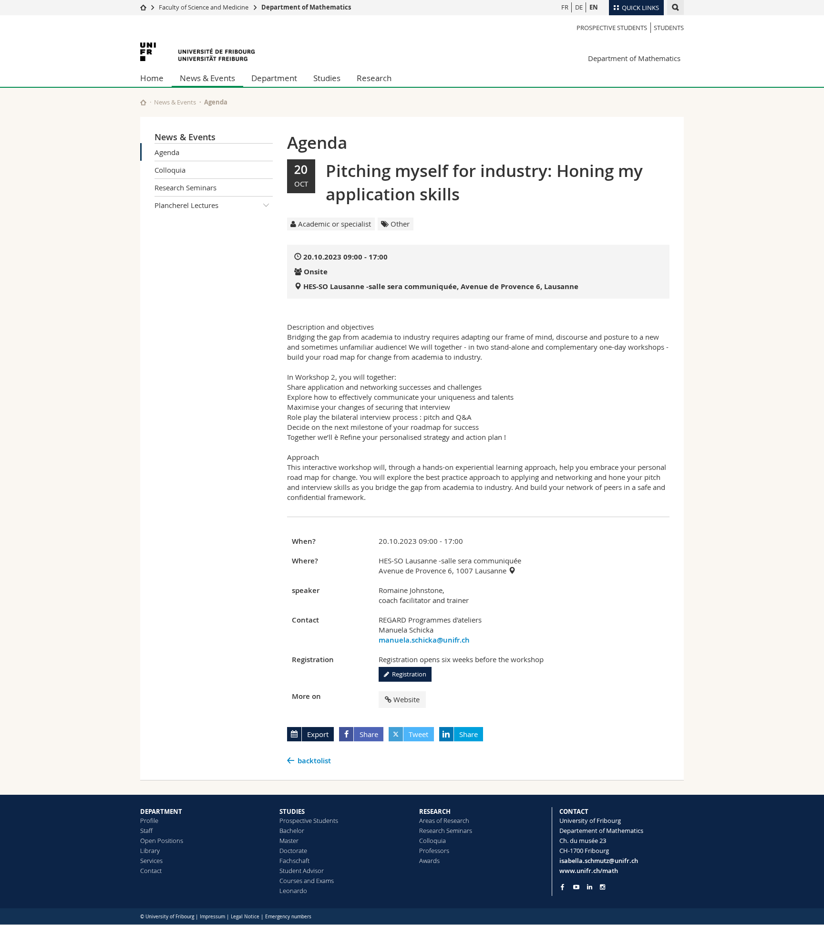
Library (150, 850)
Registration (407, 674)
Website (406, 699)
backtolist (314, 761)
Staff (146, 830)
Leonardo (293, 890)
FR (564, 7)
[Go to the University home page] (197, 51)
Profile (149, 820)
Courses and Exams (306, 880)
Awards (429, 860)
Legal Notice (245, 917)
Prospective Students (612, 27)
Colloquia (169, 170)
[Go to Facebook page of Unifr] (562, 887)
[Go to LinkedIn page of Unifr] (589, 887)
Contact (151, 870)
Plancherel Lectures (186, 205)
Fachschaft (294, 860)
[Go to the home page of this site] (143, 102)
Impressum (212, 917)
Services (151, 860)
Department (274, 78)
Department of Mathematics (306, 7)
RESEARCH (435, 811)
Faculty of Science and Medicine (203, 7)
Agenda (166, 152)
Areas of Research (444, 820)
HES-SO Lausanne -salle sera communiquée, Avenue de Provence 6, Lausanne (440, 286)
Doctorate (293, 850)
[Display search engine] (675, 7)
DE (579, 7)
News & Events (207, 78)
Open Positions (161, 840)
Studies (326, 78)
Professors (434, 850)
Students (669, 27)
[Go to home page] (143, 7)
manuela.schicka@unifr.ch (424, 640)
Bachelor (291, 830)
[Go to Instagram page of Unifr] (602, 887)
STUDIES (292, 811)
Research (374, 78)
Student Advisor (301, 870)
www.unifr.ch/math (588, 870)
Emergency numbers (288, 917)
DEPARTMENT (161, 811)
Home (152, 78)
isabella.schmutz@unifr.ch (598, 860)
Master (289, 840)
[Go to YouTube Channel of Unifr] (576, 887)
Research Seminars (185, 187)
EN (593, 7)
